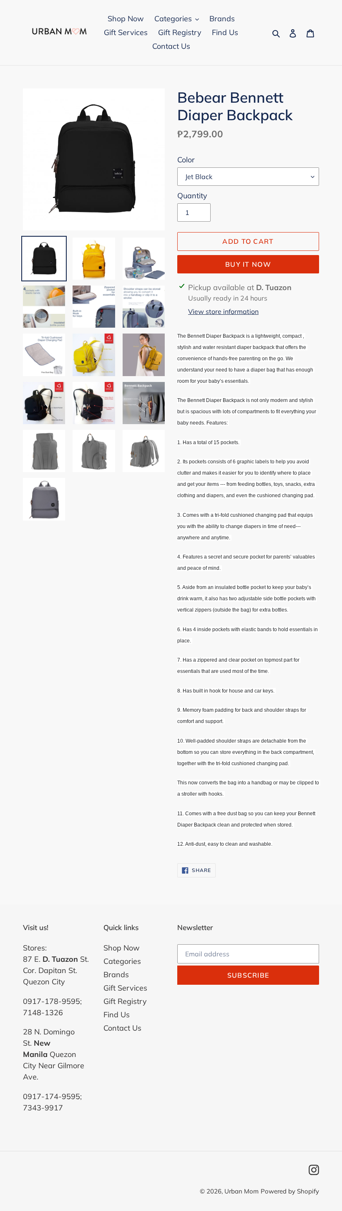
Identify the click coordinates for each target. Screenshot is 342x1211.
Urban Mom (241, 1191)
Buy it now (248, 264)
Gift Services (125, 988)
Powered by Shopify (290, 1191)
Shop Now (121, 948)
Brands (116, 974)
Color (186, 159)
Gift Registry (125, 1001)
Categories (122, 961)
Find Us (116, 1014)
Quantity (192, 195)
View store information (223, 311)
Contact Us (122, 1028)
